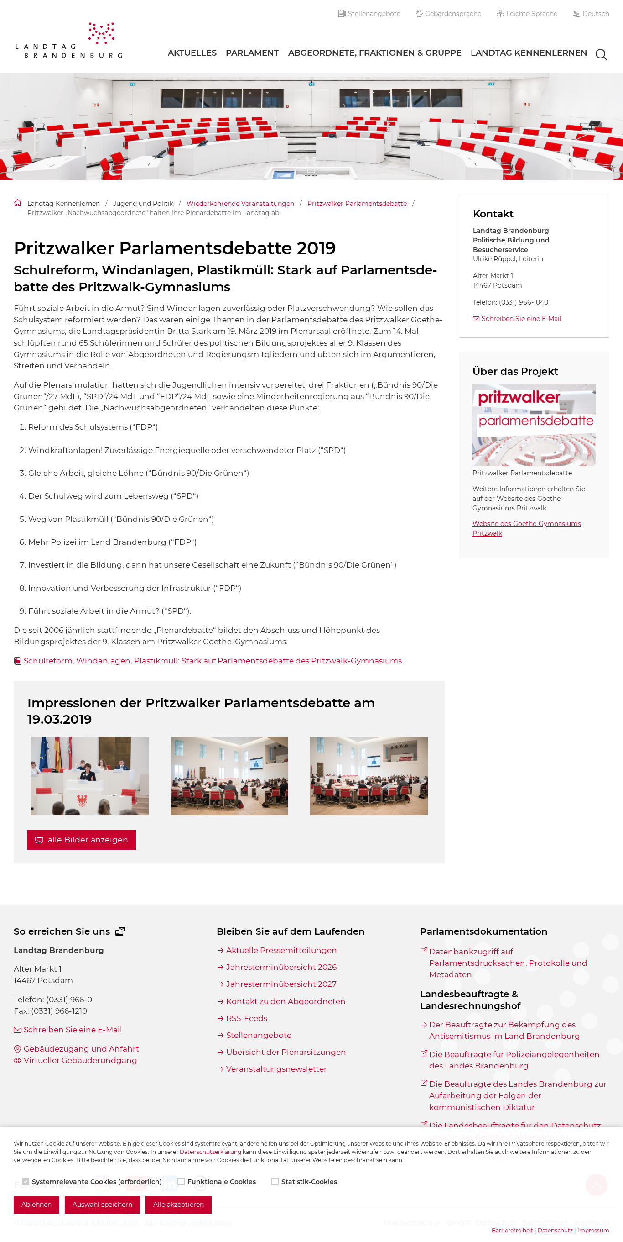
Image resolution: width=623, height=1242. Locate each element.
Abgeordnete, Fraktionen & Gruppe (375, 53)
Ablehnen (36, 1204)
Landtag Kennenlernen (529, 53)
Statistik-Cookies (309, 1182)
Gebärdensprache (453, 14)
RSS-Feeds (246, 1018)
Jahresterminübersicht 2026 (281, 967)
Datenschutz (555, 1230)
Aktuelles (192, 53)
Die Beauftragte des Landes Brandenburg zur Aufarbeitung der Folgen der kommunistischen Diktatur (518, 1095)
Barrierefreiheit (512, 1230)
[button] (591, 14)
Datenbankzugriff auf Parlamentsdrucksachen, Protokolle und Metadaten (508, 963)
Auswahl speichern (102, 1204)
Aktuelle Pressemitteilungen (281, 950)
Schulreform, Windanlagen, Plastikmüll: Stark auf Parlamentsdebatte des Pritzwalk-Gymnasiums (213, 660)
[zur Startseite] (69, 41)
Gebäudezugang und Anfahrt (81, 1048)
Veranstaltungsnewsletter (276, 1069)
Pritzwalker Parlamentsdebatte (357, 204)
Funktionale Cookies (221, 1182)
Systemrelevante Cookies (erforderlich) (97, 1182)
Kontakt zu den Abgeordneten (285, 1001)
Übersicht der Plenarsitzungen (286, 1052)
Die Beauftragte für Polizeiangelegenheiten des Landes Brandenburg (514, 1060)
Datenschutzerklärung (210, 1151)
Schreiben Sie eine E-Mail (521, 319)
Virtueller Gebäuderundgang (80, 1060)
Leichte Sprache (531, 14)
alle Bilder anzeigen (87, 839)
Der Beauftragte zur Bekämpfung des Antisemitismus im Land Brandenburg (504, 1030)
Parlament (252, 53)
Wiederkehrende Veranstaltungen (240, 204)
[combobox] (593, 55)
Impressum (593, 1230)
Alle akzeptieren (178, 1204)
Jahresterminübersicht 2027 (281, 984)
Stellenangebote (374, 14)
